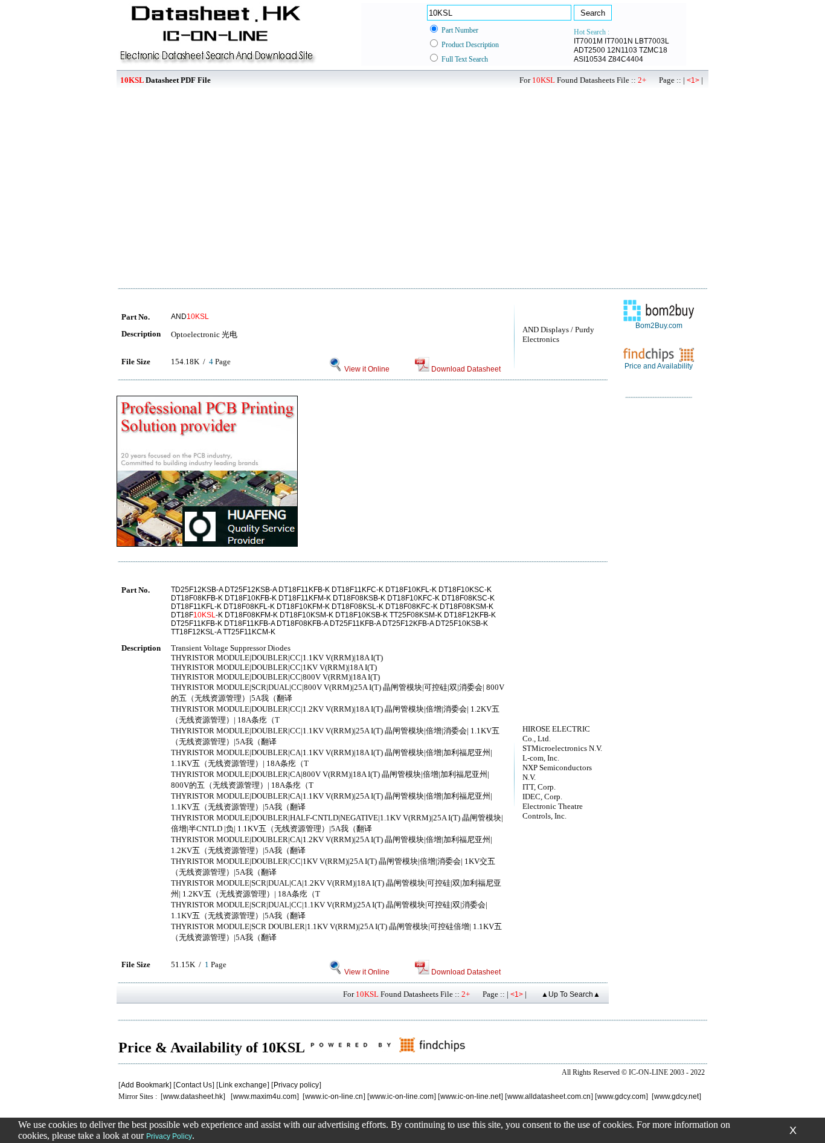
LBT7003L (652, 41)
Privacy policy (296, 1085)
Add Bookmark (145, 1085)
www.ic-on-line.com (402, 1096)
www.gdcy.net (676, 1096)
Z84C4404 (625, 59)
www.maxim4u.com (265, 1096)
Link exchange (243, 1085)
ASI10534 (590, 59)
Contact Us (194, 1085)
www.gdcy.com (621, 1096)
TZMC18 (653, 50)
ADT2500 (589, 50)
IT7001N (619, 41)
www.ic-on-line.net (470, 1096)
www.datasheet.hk (193, 1096)
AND (190, 316)
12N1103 (622, 50)
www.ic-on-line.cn (334, 1096)
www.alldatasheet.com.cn (549, 1096)
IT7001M (588, 41)
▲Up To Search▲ (570, 994)
